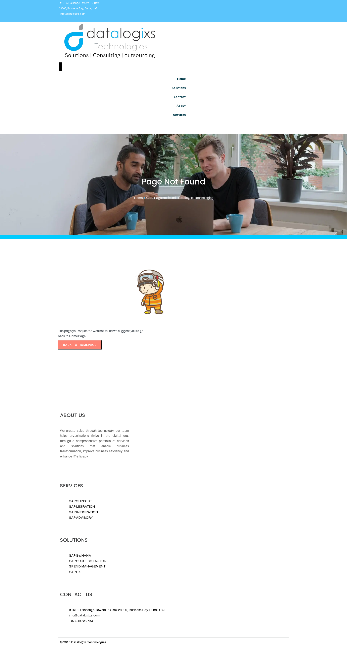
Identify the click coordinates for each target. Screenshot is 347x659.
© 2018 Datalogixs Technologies (83, 642)
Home (138, 198)
